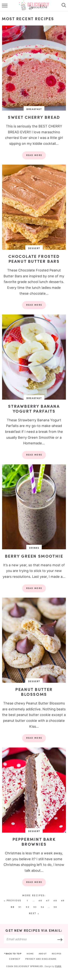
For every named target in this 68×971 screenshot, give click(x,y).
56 (55, 906)
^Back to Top (12, 953)
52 (27, 906)
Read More (32, 156)
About (43, 953)
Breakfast (34, 109)
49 (63, 900)
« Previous (12, 900)
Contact (14, 958)
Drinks (34, 547)
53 (35, 906)
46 (40, 900)
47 (47, 900)
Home (30, 953)
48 (55, 900)
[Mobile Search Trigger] (63, 5)
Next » (34, 913)
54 (42, 906)
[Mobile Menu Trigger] (5, 5)
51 (20, 906)
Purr (58, 966)
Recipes (56, 953)
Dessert (34, 248)
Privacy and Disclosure (40, 958)
